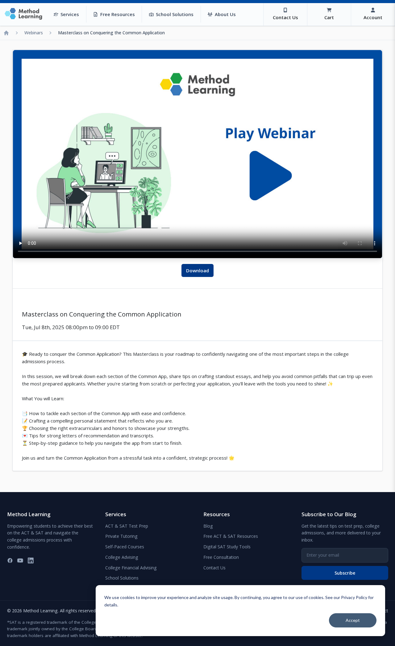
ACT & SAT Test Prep (126, 526)
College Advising (121, 557)
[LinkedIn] (31, 560)
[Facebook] (10, 560)
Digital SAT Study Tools (227, 547)
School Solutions (122, 578)
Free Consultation (221, 557)
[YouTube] (20, 560)
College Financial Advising (131, 568)
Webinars (33, 33)
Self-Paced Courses (124, 547)
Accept (353, 620)
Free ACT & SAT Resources (230, 536)
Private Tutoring (121, 536)
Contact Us (214, 568)
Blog (208, 526)
